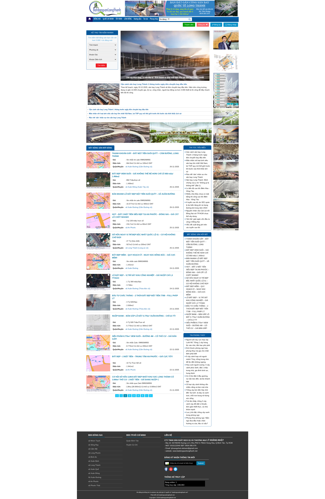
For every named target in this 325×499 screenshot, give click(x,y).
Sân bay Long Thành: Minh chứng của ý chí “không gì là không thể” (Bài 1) (197, 183)
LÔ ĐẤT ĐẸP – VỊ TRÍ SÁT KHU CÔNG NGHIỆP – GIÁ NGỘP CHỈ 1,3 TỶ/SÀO (197, 300)
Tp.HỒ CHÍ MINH (108, 19)
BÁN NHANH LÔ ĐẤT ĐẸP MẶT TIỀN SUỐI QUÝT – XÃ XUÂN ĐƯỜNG (197, 261)
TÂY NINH (119, 19)
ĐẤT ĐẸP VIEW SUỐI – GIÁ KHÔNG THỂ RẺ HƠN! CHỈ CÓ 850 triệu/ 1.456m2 (197, 253)
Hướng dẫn (137, 19)
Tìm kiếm (101, 65)
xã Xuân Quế (93, 469)
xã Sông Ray (93, 445)
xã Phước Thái (94, 485)
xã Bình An (92, 457)
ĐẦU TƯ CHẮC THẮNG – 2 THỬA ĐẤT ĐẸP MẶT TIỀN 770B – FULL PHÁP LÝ (197, 308)
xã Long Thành (94, 465)
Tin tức (145, 19)
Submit (201, 463)
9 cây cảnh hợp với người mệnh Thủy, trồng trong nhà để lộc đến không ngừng (197, 359)
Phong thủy (154, 19)
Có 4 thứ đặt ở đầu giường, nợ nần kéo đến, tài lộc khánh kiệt (198, 379)
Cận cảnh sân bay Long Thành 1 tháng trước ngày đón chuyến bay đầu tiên (118, 109)
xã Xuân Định (93, 461)
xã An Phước (93, 481)
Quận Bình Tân (132, 441)
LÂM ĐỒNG (128, 19)
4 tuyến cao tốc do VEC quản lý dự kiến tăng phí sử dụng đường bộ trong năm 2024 (198, 205)
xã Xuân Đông (94, 473)
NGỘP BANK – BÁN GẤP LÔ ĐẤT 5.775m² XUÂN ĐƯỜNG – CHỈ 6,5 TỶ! (198, 317)
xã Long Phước (94, 453)
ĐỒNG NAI (97, 19)
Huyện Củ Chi (131, 445)
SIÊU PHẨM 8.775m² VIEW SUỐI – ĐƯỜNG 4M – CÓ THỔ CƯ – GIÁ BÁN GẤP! (197, 325)
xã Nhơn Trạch (94, 441)
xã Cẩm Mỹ (92, 449)
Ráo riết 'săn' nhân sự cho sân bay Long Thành (107, 118)
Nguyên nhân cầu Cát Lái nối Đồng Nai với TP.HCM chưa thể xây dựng (197, 213)
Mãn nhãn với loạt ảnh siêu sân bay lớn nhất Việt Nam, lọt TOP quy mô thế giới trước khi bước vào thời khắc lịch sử (135, 114)
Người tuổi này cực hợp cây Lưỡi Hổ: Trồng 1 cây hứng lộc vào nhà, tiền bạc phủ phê (198, 342)
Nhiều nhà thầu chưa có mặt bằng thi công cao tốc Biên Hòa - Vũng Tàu (197, 196)
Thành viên (188, 25)
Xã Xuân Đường (94, 477)
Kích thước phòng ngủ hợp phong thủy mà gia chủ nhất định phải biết (197, 351)
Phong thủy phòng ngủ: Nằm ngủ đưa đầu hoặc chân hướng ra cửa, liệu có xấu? (197, 420)
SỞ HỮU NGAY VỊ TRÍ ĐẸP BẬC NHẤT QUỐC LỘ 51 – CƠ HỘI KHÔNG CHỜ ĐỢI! (197, 281)
